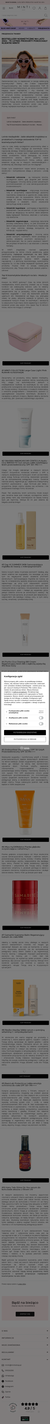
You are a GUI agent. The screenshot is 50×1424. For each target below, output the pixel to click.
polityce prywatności (20, 692)
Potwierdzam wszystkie (25, 732)
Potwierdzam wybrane (25, 739)
